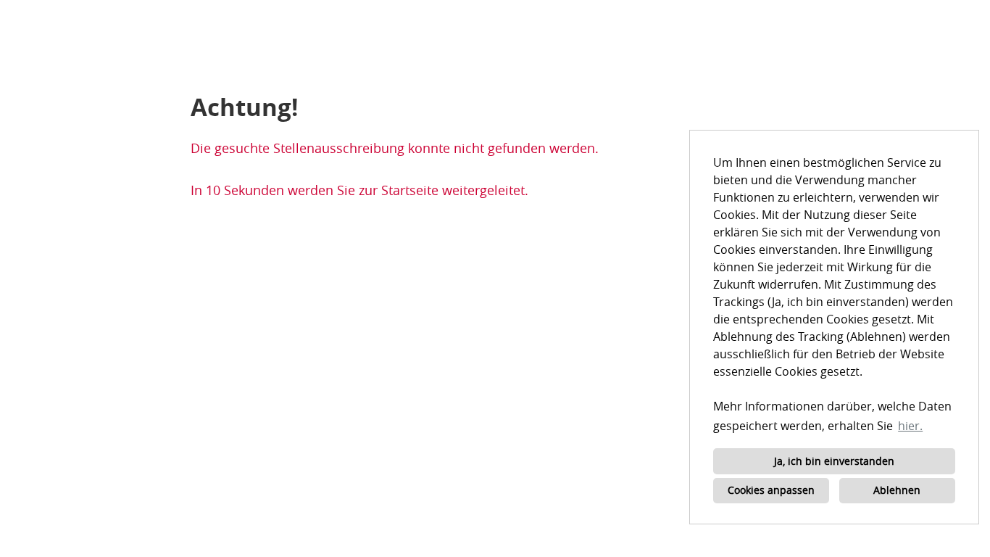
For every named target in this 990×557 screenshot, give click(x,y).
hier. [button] (910, 426)
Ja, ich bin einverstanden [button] (834, 461)
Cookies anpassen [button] (771, 490)
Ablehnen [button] (896, 490)
